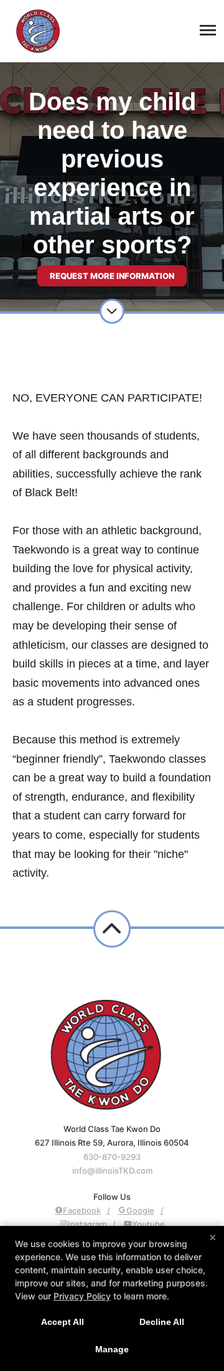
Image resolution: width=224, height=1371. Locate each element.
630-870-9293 (112, 1157)
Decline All (161, 1322)
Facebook (82, 1210)
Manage (112, 1349)
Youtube (148, 1224)
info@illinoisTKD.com (112, 1170)
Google (140, 1210)
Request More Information (112, 276)
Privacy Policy (82, 1296)
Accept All (62, 1322)
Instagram (87, 1224)
